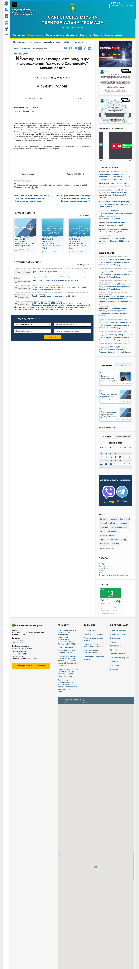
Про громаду (19, 35)
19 (111, 460)
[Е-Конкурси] (115, 145)
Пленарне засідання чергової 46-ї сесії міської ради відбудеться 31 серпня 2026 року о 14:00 (24, 241)
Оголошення (107, 365)
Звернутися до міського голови (31, 666)
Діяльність (85, 35)
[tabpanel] (115, 145)
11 (106, 457)
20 (115, 460)
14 (120, 457)
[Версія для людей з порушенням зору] (6, 29)
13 (115, 457)
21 (120, 460)
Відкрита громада (113, 35)
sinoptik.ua (123, 575)
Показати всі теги (107, 549)
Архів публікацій (123, 436)
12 (111, 457)
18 (106, 460)
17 (101, 460)
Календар (107, 436)
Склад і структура (55, 35)
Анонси (124, 365)
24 (101, 464)
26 (111, 464)
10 (101, 457)
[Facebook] (6, 10)
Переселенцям (35, 35)
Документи (72, 35)
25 (106, 464)
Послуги (97, 35)
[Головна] (6, 3)
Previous (101, 160)
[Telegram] (6, 23)
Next (130, 160)
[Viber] (6, 16)
